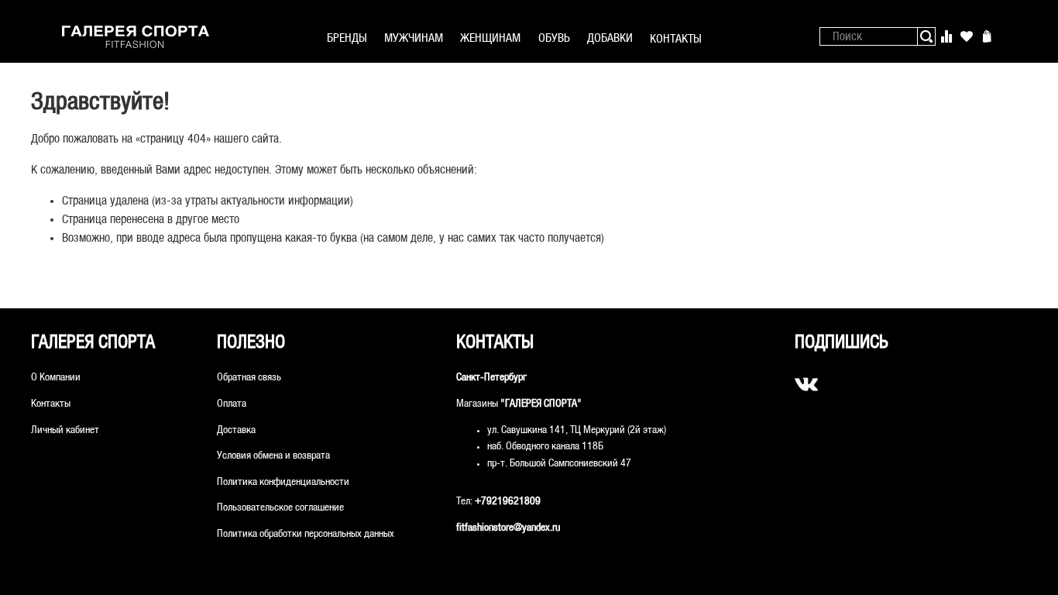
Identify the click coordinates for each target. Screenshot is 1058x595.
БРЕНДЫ (347, 38)
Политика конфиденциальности (283, 482)
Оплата (231, 404)
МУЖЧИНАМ (413, 38)
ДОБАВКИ (610, 38)
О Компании (56, 378)
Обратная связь (249, 378)
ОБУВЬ (554, 38)
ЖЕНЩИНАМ (490, 38)
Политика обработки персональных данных (305, 534)
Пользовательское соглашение (280, 508)
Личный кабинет (65, 430)
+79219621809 (508, 502)
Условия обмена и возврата (273, 456)
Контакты (50, 404)
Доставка (236, 430)
